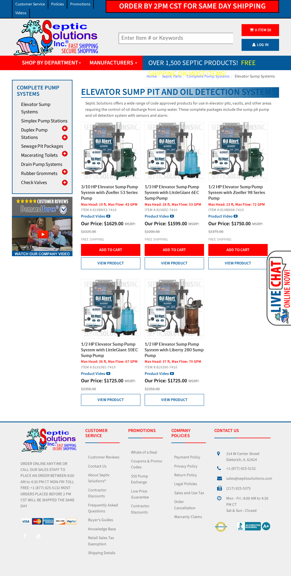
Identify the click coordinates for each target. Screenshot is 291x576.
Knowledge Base (102, 529)
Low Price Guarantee (140, 494)
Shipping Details (101, 553)
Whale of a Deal (144, 452)
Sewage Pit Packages (42, 146)
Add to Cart (110, 250)
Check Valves (34, 182)
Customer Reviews (103, 457)
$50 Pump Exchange (139, 479)
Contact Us (97, 466)
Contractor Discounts (97, 493)
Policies (57, 4)
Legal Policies (185, 484)
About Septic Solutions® (99, 478)
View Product (110, 263)
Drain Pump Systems (41, 164)
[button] (278, 288)
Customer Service (30, 4)
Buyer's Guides (100, 520)
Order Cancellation (185, 505)
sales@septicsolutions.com (249, 478)
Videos (20, 13)
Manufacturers (112, 63)
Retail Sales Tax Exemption (101, 541)
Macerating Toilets (39, 155)
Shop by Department (50, 63)
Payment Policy (187, 457)
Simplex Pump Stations (44, 121)
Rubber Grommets (39, 173)
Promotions (80, 4)
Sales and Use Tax (189, 493)
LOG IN (263, 45)
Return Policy (185, 475)
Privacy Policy (186, 466)
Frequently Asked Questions (103, 508)
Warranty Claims (188, 517)
